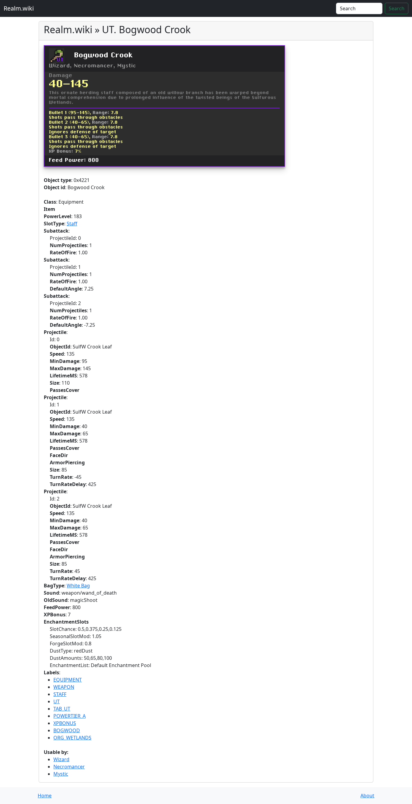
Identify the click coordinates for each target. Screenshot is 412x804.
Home (45, 795)
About (367, 795)
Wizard (61, 759)
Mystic (60, 774)
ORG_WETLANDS (72, 737)
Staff (72, 223)
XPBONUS (64, 723)
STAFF (59, 694)
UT (56, 701)
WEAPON (63, 687)
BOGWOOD (66, 730)
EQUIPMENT (67, 679)
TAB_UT (61, 708)
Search (396, 8)
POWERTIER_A (69, 716)
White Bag (78, 585)
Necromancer (69, 766)
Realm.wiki (19, 8)
